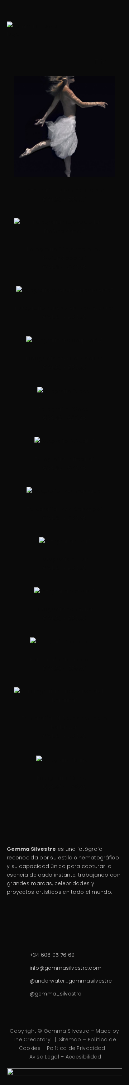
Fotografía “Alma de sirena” (64, 190)
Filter (101, 61)
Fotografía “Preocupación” (64, 358)
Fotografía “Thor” (64, 559)
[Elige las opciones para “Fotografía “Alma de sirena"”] (53, 144)
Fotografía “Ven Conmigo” (65, 509)
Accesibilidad (83, 1056)
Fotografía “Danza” (64, 777)
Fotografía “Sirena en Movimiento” (64, 308)
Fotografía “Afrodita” (65, 459)
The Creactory (32, 1039)
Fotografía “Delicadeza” (64, 659)
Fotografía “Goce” (64, 409)
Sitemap (70, 1039)
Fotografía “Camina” (65, 609)
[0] (92, 30)
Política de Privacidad (76, 1048)
